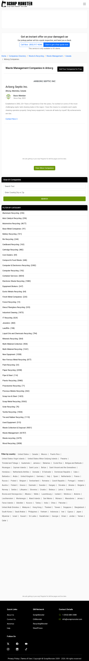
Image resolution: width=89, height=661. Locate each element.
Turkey (38, 503)
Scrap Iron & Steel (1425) (12, 396)
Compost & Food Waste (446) (14, 260)
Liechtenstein (7, 498)
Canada (68, 56)
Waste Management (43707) (14, 433)
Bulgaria (81, 485)
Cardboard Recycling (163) (13, 244)
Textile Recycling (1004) (12, 412)
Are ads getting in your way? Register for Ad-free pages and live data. (44, 159)
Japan (78, 512)
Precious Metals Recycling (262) (15, 391)
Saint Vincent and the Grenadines (62, 467)
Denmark (32, 485)
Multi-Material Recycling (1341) (15, 349)
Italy (48, 476)
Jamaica (36, 463)
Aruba (15, 476)
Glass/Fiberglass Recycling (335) (16, 307)
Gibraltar (19, 503)
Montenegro (21, 498)
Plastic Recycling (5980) (12, 380)
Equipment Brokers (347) (12, 286)
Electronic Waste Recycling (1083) (16, 281)
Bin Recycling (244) (10, 239)
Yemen (80, 516)
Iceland (58, 494)
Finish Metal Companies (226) (14, 297)
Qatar (4, 520)
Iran (62, 512)
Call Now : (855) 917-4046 (31, 45)
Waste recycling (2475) (12, 438)
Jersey (80, 498)
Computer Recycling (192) (13, 271)
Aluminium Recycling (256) (13, 213)
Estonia (69, 489)
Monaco (58, 498)
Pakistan (62, 503)
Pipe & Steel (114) (10, 375)
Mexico (44, 454)
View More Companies (44, 168)
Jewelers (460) (8, 323)
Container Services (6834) (13, 276)
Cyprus (70, 512)
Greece (22, 485)
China (53, 503)
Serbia (13, 489)
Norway (5, 489)
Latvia (60, 489)
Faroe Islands (7, 503)
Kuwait (23, 516)
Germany (40, 476)
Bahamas (46, 463)
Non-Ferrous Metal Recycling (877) (16, 360)
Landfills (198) (8, 328)
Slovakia (61, 485)
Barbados (6, 476)
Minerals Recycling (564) (12, 339)
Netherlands (66, 476)
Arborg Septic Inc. (17, 86)
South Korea (7, 512)
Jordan (72, 516)
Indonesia (54, 512)
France (76, 476)
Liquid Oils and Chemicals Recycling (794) (19, 333)
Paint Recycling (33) (10, 365)
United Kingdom (27, 476)
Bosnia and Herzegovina (12, 494)
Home (3, 56)
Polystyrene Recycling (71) (13, 386)
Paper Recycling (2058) (12, 370)
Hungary (52, 485)
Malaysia (25, 507)
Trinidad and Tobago (10, 463)
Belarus (52, 489)
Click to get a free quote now (56, 45)
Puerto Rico (55, 454)
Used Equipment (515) (11, 422)
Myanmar (5, 516)
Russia (5, 481)
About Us (10, 615)
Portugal (71, 481)
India (46, 503)
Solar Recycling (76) (10, 407)
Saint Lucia (33, 467)
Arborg (8, 91)
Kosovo (29, 503)
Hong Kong (37, 507)
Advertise (10, 624)
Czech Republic (58, 481)
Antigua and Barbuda (73, 463)
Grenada (35, 472)
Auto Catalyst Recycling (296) (14, 218)
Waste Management (54, 56)
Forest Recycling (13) (11, 302)
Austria (5, 485)
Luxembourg (46, 494)
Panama (63, 459)
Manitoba (15, 91)
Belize (43, 467)
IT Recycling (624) (10, 318)
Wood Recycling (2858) (12, 443)
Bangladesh (79, 507)
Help (8, 628)
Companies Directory (17, 56)
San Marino (47, 498)
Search (44, 199)
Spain (55, 476)
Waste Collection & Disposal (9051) (17, 428)
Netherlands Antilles (21, 472)
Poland (13, 481)
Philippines (32, 512)
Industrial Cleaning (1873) (13, 312)
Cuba (75, 472)
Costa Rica (57, 463)
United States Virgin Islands (13, 459)
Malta (36, 494)
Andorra (77, 494)
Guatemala (25, 463)
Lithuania (23, 489)
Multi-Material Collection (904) (15, 344)
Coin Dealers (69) (9, 255)
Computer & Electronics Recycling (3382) (19, 265)
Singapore (67, 507)
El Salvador (46, 472)
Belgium (22, 481)
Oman (63, 516)
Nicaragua (6, 467)
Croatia (43, 489)
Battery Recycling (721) (12, 234)
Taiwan (57, 507)
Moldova (67, 494)
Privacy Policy (13, 659)
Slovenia (33, 489)
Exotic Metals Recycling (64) (14, 291)
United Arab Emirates (10, 507)
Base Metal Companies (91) (13, 229)
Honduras (6, 472)
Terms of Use (26, 659)
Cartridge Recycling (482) (12, 250)
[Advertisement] (44, 18)
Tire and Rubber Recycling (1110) (16, 417)
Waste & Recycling (36, 56)
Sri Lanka (32, 516)
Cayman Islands (19, 467)
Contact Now (11, 119)
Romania (45, 481)
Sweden (42, 485)
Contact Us (11, 619)
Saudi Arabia (20, 512)
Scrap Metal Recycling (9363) (14, 401)
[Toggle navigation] (84, 4)
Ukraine (71, 485)
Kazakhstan (44, 516)
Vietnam (43, 512)
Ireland (80, 481)
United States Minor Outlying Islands (42, 459)
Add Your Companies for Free (70, 69)
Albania (28, 494)
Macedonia (69, 498)
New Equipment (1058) (11, 354)
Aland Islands (34, 498)
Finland (14, 485)
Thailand (48, 507)
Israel (15, 516)
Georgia (55, 516)
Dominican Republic (62, 472)
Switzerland (34, 481)
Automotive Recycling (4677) (14, 223)
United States (23, 454)
